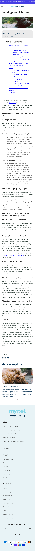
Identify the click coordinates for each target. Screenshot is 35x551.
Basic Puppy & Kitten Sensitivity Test (13, 441)
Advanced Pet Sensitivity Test (11, 430)
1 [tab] (15, 399)
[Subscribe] (30, 528)
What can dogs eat (8, 514)
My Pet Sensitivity (14, 547)
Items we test (7, 474)
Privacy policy (7, 499)
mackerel (27, 309)
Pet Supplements (8, 445)
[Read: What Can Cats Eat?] (17, 383)
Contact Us (6, 466)
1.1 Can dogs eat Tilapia (19, 50)
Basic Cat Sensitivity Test (10, 437)
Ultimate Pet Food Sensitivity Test (12, 426)
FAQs (4, 463)
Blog (4, 510)
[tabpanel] (17, 383)
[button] (2, 6)
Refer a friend (7, 507)
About (5, 488)
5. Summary (12, 92)
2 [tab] (17, 399)
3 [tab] (20, 399)
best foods (12, 103)
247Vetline (6, 448)
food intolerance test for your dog (13, 255)
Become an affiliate (8, 503)
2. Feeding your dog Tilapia (17, 57)
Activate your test (8, 459)
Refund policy (7, 492)
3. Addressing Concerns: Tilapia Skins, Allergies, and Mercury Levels (18, 66)
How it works (6, 470)
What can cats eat (8, 518)
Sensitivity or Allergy (9, 478)
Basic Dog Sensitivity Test (10, 433)
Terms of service (8, 495)
